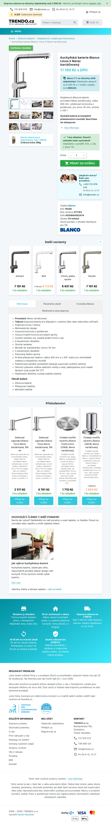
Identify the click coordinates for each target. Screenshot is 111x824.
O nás (12, 731)
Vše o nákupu (16, 752)
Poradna (13, 756)
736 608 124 (84, 743)
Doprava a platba (18, 723)
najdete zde (95, 3)
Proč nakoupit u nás (19, 735)
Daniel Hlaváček (25, 814)
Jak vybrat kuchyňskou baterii (30, 563)
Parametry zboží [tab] (52, 303)
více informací (75, 778)
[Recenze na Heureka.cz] (46, 710)
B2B (11, 760)
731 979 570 (18, 9)
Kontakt (13, 764)
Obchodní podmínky (19, 727)
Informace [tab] (22, 303)
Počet (63, 155)
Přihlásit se (46, 727)
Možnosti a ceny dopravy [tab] (55, 310)
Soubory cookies (17, 747)
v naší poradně (53, 589)
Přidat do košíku (80, 163)
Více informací (71, 127)
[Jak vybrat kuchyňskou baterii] (32, 544)
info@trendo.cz (40, 9)
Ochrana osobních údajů (21, 743)
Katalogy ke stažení (19, 739)
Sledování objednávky (52, 723)
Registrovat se (48, 731)
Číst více (16, 582)
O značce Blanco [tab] (85, 303)
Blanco (72, 205)
